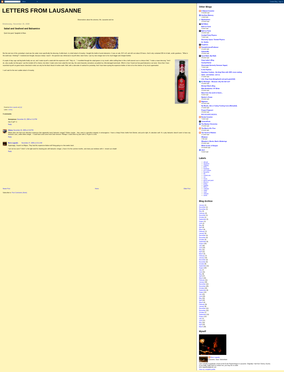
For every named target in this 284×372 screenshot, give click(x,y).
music (205, 179)
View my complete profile (207, 369)
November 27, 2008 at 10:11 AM (32, 143)
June (200, 223)
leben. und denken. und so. (210, 75)
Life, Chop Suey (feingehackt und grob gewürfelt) (218, 79)
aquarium (206, 164)
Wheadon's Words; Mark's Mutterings (214, 141)
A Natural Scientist (207, 11)
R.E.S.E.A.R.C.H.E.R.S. (209, 114)
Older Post (187, 188)
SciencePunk (205, 121)
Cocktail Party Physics (209, 35)
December (202, 207)
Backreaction (205, 19)
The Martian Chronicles (209, 124)
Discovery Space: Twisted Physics (213, 39)
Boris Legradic (13, 143)
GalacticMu (205, 51)
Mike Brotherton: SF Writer (210, 88)
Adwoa (10, 130)
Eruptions (204, 45)
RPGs (205, 187)
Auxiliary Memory (207, 15)
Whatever (204, 137)
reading (205, 185)
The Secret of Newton (208, 133)
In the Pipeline (206, 69)
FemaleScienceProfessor (209, 47)
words (205, 195)
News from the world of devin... (212, 93)
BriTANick (204, 24)
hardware (206, 169)
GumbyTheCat (206, 63)
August (201, 221)
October (201, 217)
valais (205, 190)
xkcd (203, 150)
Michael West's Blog (208, 86)
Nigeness (204, 101)
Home (97, 188)
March (201, 229)
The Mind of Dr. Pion (208, 128)
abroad (205, 162)
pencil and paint (208, 180)
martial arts (207, 175)
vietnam (206, 194)
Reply (10, 124)
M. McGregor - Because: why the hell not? (215, 81)
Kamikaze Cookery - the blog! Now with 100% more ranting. (221, 72)
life (204, 174)
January (201, 205)
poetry (205, 184)
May (200, 211)
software (206, 189)
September (202, 219)
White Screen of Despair (209, 145)
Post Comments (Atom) (19, 192)
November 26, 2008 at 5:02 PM (23, 130)
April (200, 227)
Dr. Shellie (204, 42)
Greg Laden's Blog (207, 60)
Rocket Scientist (206, 117)
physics (205, 182)
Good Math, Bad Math (208, 56)
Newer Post (6, 188)
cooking (10, 109)
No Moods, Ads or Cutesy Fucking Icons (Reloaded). (219, 106)
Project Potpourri (207, 110)
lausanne (206, 172)
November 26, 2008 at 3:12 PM (27, 119)
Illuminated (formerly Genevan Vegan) (214, 65)
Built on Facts (206, 26)
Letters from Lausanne (41, 10)
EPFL (205, 167)
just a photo (207, 170)
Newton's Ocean (206, 97)
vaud (205, 192)
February (202, 213)
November (202, 209)
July (200, 245)
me (204, 177)
